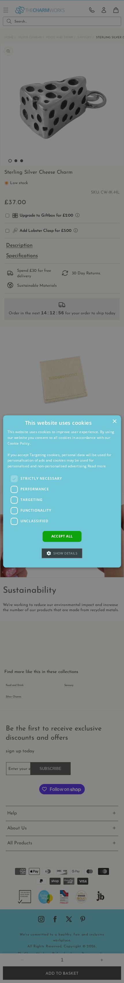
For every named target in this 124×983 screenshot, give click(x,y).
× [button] (114, 421)
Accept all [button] (62, 536)
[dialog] (62, 491)
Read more (97, 466)
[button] (62, 553)
